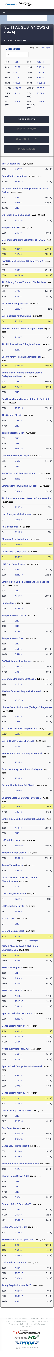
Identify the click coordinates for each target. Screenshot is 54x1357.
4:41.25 (18, 996)
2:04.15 (18, 382)
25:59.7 (18, 746)
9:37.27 (18, 1086)
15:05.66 (19, 479)
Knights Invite (9, 603)
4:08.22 (18, 1301)
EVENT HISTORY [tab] (26, 129)
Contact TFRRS (35, 1321)
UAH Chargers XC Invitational (17, 316)
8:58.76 (18, 649)
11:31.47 (19, 1220)
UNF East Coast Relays (13, 564)
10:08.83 (19, 1134)
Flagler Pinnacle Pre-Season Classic (20, 1163)
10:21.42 (19, 1059)
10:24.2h (19, 1036)
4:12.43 (18, 828)
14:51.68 (41, 83)
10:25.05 (19, 1019)
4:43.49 (18, 1255)
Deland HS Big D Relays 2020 (16, 1204)
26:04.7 (18, 337)
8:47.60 (18, 1278)
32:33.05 (17, 88)
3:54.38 (18, 654)
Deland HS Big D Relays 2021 (16, 1110)
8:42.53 (40, 77)
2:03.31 (18, 197)
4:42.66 (18, 1169)
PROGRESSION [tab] (26, 148)
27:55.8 (18, 886)
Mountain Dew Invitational (15, 539)
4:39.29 (18, 1054)
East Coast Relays (11, 163)
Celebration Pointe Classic (15, 455)
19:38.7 (40, 88)
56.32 (15, 62)
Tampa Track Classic (12, 865)
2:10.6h (18, 1103)
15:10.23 (19, 700)
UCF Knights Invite (11, 840)
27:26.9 (40, 101)
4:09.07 (18, 203)
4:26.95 (18, 684)
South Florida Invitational (14, 176)
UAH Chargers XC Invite (14, 893)
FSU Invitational (10, 526)
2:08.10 (18, 1075)
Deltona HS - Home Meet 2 (15, 1146)
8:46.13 (18, 1215)
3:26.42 (18, 812)
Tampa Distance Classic (14, 852)
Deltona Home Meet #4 (13, 1025)
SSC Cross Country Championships (19, 728)
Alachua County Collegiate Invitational (21, 691)
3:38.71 (18, 672)
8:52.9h (18, 1042)
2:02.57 (18, 569)
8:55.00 (18, 491)
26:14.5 (18, 532)
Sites (9, 1321)
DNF (17, 466)
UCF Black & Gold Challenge (16, 215)
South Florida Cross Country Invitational (22, 753)
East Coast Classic (11, 1128)
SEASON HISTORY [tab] (26, 139)
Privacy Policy (11, 1319)
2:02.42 (18, 667)
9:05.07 (18, 721)
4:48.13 (18, 1291)
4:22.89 (16, 77)
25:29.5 (16, 101)
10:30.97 (19, 1296)
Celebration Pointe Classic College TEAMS (23, 240)
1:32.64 (40, 62)
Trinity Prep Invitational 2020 (16, 1285)
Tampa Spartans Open (13, 432)
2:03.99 (18, 270)
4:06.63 (16, 72)
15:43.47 (19, 575)
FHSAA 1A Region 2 (12, 967)
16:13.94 (19, 846)
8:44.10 (18, 1006)
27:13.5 (18, 899)
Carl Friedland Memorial (14, 1262)
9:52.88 (18, 978)
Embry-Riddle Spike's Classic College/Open (23, 819)
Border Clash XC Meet (13, 931)
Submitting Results (20, 1321)
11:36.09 (19, 1121)
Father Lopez (45, 48)
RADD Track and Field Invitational (18, 473)
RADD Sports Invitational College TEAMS (22, 261)
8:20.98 (18, 983)
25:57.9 (40, 93)
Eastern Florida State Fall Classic (18, 785)
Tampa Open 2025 (11, 227)
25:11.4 (16, 93)
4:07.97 (18, 169)
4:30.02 (18, 461)
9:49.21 (16, 83)
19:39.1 (18, 350)
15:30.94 (19, 408)
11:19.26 (19, 1139)
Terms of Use (43, 1319)
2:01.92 (16, 67)
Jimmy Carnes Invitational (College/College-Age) (27, 707)
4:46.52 (18, 1209)
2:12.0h (18, 1232)
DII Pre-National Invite (13, 906)
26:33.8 (18, 507)
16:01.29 (19, 858)
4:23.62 (18, 291)
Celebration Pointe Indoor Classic (19, 679)
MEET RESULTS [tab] (26, 119)
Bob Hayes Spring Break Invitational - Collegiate (26, 399)
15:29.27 (19, 448)
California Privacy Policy (27, 1319)
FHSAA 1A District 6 (12, 990)
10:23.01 (19, 1156)
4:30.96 (18, 716)
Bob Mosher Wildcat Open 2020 (17, 1239)
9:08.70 (18, 870)
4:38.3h (18, 1031)
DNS (17, 208)
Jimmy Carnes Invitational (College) (20, 485)
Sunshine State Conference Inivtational (21, 798)
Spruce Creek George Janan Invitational (22, 1066)
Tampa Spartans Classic (14, 615)
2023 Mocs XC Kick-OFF (14, 551)
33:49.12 (19, 181)
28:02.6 (18, 778)
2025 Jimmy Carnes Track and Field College (24, 282)
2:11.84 (18, 1151)
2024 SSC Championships (15, 303)
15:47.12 (19, 631)
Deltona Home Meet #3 (13, 1092)
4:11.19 (18, 596)
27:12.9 (18, 762)
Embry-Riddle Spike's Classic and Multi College (25, 581)
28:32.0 (18, 911)
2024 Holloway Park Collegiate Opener (21, 344)
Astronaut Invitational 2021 (15, 1048)
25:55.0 (18, 520)
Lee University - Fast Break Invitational (21, 356)
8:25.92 (18, 960)
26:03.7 (18, 309)
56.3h (17, 1098)
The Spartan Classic (12, 415)
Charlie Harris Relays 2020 (15, 1176)
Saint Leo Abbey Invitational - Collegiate (22, 769)
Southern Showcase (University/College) (22, 328)
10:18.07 (19, 1001)
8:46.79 (18, 233)
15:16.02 (19, 220)
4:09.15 (18, 420)
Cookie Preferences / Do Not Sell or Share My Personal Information (28, 1324)
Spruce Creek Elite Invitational (17, 1013)
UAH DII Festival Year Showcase (18, 741)
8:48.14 (18, 296)
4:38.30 (40, 72)
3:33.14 (40, 67)
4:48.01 (18, 1268)
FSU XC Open (8, 918)
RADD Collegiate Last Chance (17, 661)
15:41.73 (19, 608)
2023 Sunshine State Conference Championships (26, 498)
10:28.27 (19, 1273)
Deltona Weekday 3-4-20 (14, 1227)
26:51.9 (18, 791)
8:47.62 (18, 1197)
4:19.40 (18, 1080)
